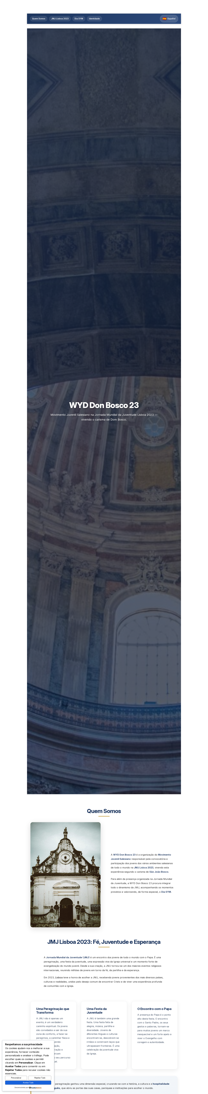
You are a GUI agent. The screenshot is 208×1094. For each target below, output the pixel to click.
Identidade (94, 18)
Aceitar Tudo (28, 1083)
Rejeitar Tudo (39, 1078)
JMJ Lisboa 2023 (60, 18)
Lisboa (143, 867)
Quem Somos (38, 18)
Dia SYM (79, 18)
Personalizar (16, 1078)
